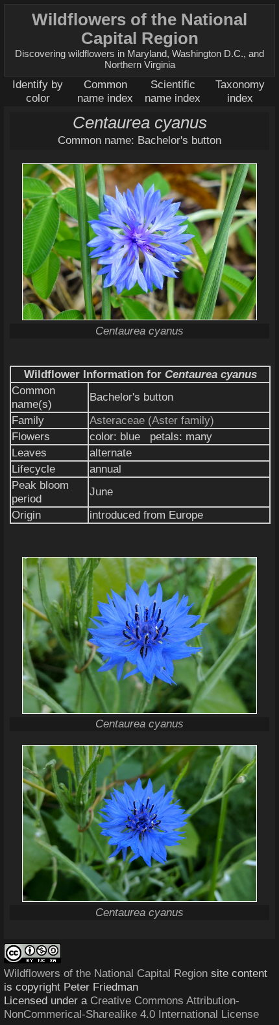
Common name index (105, 91)
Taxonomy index (240, 91)
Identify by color (37, 91)
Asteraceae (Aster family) (152, 420)
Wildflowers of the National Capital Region (106, 973)
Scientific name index (172, 91)
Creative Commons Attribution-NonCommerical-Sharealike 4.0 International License (131, 1007)
